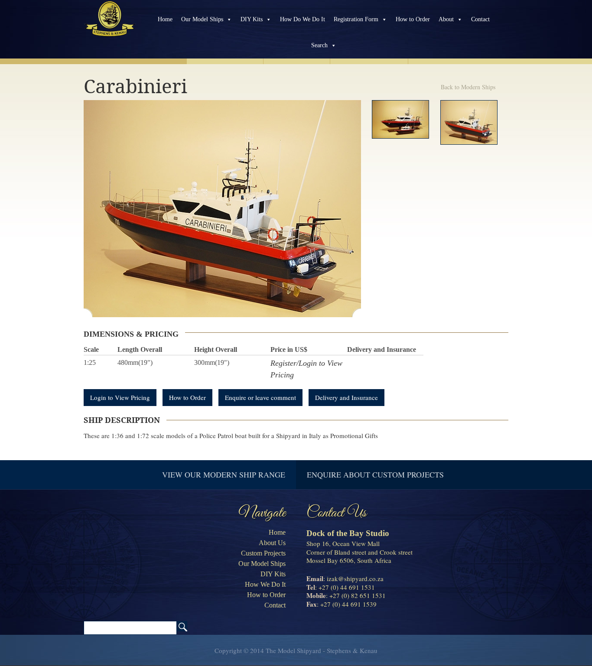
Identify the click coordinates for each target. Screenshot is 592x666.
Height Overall (215, 349)
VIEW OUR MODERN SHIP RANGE (223, 474)
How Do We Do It (302, 19)
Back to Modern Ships (468, 87)
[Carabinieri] (400, 119)
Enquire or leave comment (260, 397)
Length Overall (139, 349)
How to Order (413, 19)
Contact (480, 19)
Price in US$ (288, 349)
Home (165, 19)
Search (319, 45)
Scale (91, 349)
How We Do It (265, 584)
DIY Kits (252, 19)
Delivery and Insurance (381, 349)
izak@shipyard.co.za (355, 578)
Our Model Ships (202, 19)
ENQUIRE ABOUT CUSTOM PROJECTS (375, 474)
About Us (272, 542)
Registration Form (356, 19)
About (446, 19)
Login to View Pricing (120, 397)
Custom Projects (263, 553)
